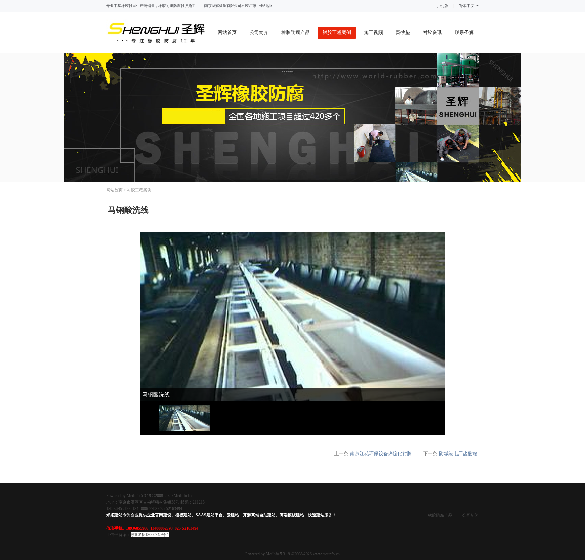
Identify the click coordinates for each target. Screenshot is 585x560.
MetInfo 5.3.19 (278, 554)
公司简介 (259, 32)
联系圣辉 (464, 32)
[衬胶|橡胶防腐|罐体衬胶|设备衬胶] (156, 49)
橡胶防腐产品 (295, 32)
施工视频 (373, 32)
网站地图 (265, 6)
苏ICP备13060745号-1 (150, 534)
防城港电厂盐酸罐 (458, 453)
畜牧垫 (403, 32)
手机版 (442, 5)
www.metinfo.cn (326, 554)
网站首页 (227, 32)
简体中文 (466, 5)
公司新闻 (470, 515)
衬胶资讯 (432, 32)
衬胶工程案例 (337, 32)
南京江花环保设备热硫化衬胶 (381, 453)
